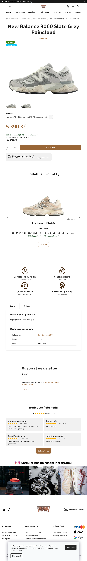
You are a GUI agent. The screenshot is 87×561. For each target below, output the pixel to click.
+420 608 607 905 (9, 535)
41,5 (49, 233)
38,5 (30, 233)
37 (17, 233)
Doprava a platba (60, 532)
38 (25, 233)
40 (40, 233)
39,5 (35, 233)
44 (67, 233)
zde (20, 550)
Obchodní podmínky (33, 532)
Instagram (6, 539)
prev (7, 217)
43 (63, 233)
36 (13, 233)
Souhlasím (71, 547)
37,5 (21, 233)
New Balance (43, 38)
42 (54, 233)
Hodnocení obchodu (43, 407)
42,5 (58, 233)
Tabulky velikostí (60, 535)
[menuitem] (9, 12)
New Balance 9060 (46, 335)
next (79, 217)
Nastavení (16, 556)
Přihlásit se (27, 390)
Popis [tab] (12, 306)
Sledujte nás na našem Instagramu (46, 462)
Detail (42, 244)
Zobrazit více (43, 451)
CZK (7, 6)
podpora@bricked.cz (77, 509)
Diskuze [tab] (27, 306)
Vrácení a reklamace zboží (36, 539)
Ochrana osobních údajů (35, 535)
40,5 (44, 233)
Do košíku (51, 147)
